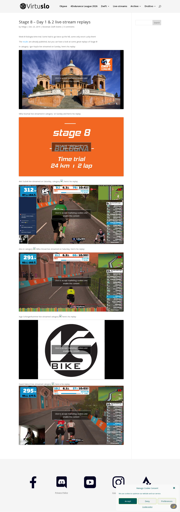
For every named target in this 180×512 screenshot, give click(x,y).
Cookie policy (147, 507)
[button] (174, 488)
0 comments (69, 26)
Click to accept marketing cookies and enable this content (71, 79)
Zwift (104, 6)
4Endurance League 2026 (84, 6)
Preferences (166, 501)
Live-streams (120, 6)
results (25, 41)
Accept (128, 501)
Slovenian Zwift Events (52, 26)
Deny (147, 501)
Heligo (24, 26)
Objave (63, 6)
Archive (134, 6)
